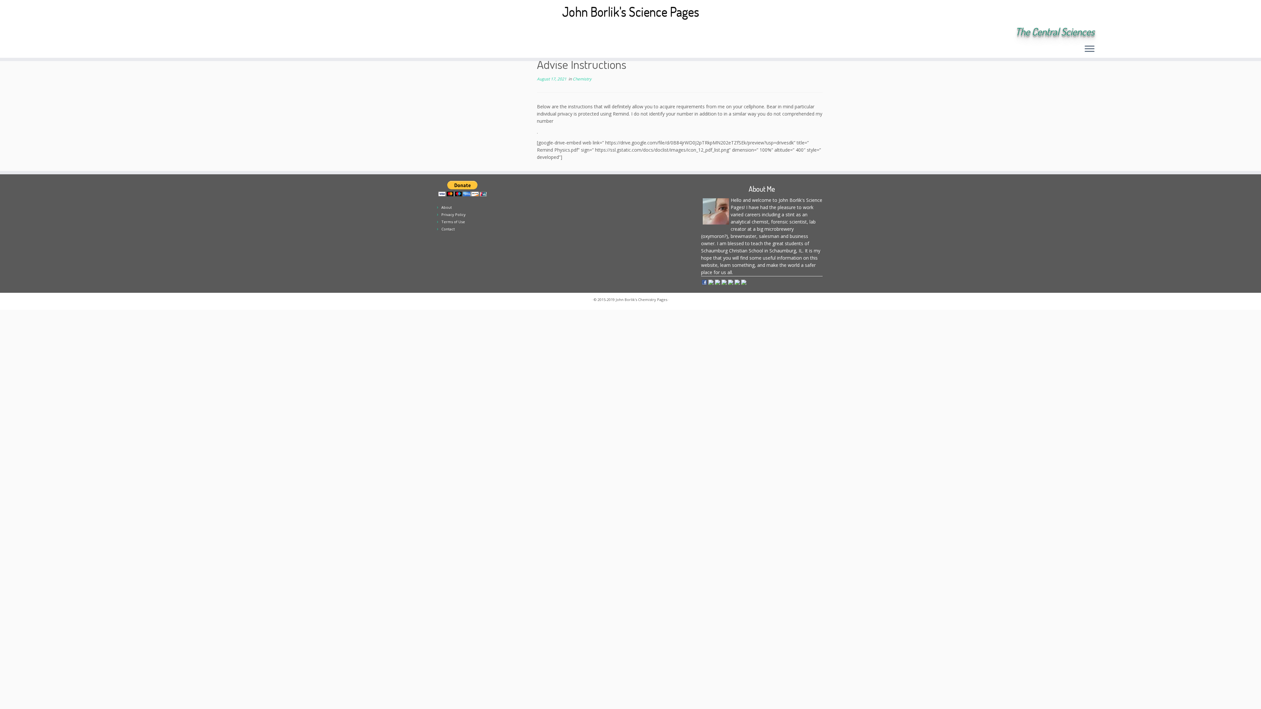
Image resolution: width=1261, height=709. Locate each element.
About (446, 207)
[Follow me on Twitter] (190, 32)
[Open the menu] (1090, 49)
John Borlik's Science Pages (630, 11)
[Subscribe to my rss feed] (172, 32)
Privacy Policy (453, 214)
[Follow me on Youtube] (216, 32)
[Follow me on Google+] (208, 32)
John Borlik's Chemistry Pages (641, 299)
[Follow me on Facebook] (199, 32)
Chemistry (582, 79)
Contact (448, 228)
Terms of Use (453, 221)
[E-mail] (181, 32)
